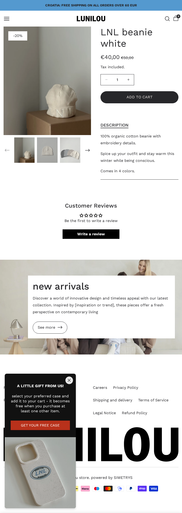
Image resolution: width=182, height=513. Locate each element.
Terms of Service (153, 400)
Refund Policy (134, 413)
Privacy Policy (125, 387)
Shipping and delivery (112, 400)
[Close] (69, 380)
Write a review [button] (91, 234)
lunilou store (77, 477)
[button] (6, 18)
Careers (100, 387)
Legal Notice (104, 413)
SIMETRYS (123, 477)
